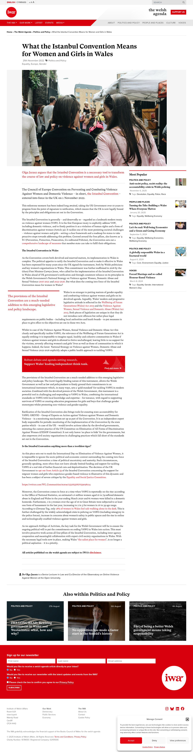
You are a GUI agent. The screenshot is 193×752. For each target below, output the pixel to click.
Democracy (47, 711)
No (10, 670)
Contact (81, 714)
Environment (147, 263)
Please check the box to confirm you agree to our (41, 682)
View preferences (178, 740)
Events (49, 22)
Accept (131, 740)
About (111, 22)
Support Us (178, 12)
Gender (42, 64)
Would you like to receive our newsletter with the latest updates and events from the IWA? (52, 674)
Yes (18, 670)
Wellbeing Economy (153, 216)
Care (139, 263)
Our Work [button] (25, 22)
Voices (182, 22)
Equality (26, 64)
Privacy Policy (66, 682)
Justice (165, 263)
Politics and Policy (129, 22)
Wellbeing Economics (154, 238)
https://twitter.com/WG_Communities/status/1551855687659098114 (56, 484)
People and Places (152, 22)
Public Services (49, 714)
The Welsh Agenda (22, 32)
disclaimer (95, 552)
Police (157, 194)
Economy (47, 717)
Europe (34, 64)
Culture (171, 22)
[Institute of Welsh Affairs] (11, 12)
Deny (154, 740)
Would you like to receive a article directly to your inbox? (42, 666)
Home (9, 32)
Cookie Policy (147, 747)
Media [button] (59, 22)
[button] (187, 719)
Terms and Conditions (63, 737)
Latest (39, 22)
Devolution (141, 194)
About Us (82, 711)
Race (163, 194)
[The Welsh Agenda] (157, 12)
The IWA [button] (11, 22)
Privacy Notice (159, 747)
